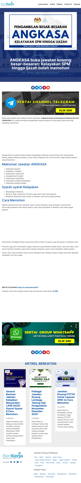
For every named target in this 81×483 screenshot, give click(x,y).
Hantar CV (68, 4)
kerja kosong (53, 73)
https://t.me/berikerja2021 (28, 324)
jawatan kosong (41, 73)
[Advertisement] (40, 139)
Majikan (60, 4)
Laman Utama (43, 4)
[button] (33, 88)
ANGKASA (30, 73)
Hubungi (77, 4)
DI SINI (55, 327)
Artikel (52, 4)
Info (23, 73)
